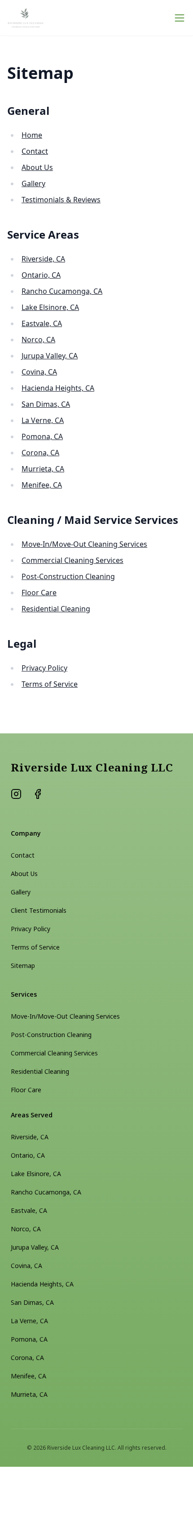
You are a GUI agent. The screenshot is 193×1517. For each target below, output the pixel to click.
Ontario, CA (41, 275)
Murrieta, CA (43, 469)
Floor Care (39, 592)
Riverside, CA (43, 259)
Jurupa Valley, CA (50, 356)
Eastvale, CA (42, 323)
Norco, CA (38, 339)
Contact (35, 151)
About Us (37, 167)
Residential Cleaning (56, 609)
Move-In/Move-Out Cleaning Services (84, 544)
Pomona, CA (42, 436)
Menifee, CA (42, 485)
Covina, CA (39, 372)
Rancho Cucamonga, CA (62, 291)
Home (32, 135)
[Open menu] (179, 18)
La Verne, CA (43, 420)
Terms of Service (50, 684)
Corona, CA (40, 453)
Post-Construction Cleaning (68, 576)
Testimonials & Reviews (61, 200)
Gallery (33, 183)
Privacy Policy (44, 668)
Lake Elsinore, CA (50, 307)
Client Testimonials (38, 910)
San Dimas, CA (46, 404)
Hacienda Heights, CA (58, 388)
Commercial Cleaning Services (72, 560)
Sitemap (23, 965)
